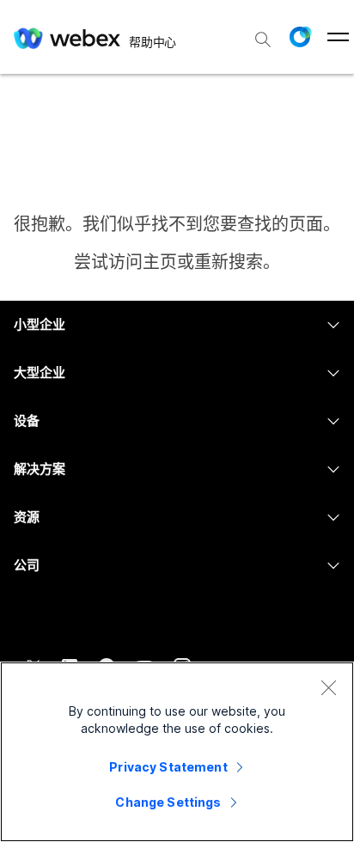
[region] (177, 752)
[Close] (328, 687)
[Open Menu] (338, 37)
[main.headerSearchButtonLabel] (263, 33)
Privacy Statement (168, 767)
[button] (300, 37)
